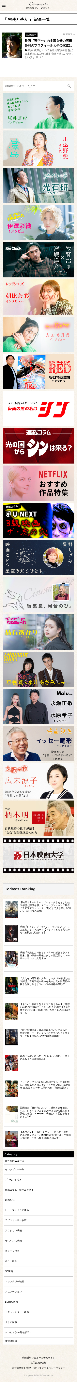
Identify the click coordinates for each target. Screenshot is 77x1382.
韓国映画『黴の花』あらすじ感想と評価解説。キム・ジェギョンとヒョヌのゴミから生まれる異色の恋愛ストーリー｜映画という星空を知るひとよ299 (45, 1112)
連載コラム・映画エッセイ (19, 1189)
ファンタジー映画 (14, 1281)
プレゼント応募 (13, 1179)
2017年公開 (43, 53)
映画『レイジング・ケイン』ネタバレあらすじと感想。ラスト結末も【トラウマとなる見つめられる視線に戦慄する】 (45, 929)
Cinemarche (38, 4)
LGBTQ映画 (11, 1301)
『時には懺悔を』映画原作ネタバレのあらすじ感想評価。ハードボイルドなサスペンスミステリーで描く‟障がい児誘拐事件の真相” (45, 1033)
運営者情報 (11, 1341)
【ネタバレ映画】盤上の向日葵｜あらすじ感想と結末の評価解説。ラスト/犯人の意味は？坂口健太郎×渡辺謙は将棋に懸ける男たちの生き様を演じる (45, 1008)
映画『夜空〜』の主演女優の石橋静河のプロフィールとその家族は (48, 43)
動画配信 (10, 1200)
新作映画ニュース (14, 1160)
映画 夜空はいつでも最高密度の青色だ (50, 50)
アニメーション (13, 1291)
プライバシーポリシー (53, 1368)
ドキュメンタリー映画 (17, 1312)
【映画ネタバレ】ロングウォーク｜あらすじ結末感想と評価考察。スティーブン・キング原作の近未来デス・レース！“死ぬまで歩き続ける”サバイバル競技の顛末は (45, 906)
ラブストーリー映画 (15, 1220)
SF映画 (9, 1271)
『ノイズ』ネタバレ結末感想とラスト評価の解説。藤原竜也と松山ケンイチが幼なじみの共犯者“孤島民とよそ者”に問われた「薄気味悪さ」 (45, 1084)
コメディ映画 (12, 1251)
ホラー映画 (11, 1261)
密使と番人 (57, 53)
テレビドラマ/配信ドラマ (18, 1332)
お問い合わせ (32, 1368)
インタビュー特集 (14, 1169)
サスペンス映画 (13, 1240)
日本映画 (30, 53)
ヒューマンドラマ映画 (17, 1210)
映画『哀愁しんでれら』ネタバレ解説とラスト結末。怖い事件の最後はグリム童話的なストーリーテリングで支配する (45, 955)
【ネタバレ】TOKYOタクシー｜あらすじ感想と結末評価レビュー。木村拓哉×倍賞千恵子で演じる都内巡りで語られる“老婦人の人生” (45, 1135)
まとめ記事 (31, 35)
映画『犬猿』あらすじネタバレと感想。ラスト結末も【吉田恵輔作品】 (45, 1057)
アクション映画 (13, 1230)
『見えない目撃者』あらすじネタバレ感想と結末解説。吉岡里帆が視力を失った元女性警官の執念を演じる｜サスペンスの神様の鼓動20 (45, 981)
